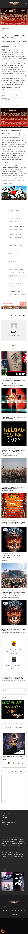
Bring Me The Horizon (13, 229)
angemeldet (9, 680)
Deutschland (13, 843)
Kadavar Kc (11, 256)
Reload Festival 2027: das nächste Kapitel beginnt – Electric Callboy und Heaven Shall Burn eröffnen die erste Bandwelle (13, 523)
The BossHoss (11, 283)
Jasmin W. (6, 31)
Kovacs (23, 256)
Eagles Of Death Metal (13, 242)
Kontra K (17, 256)
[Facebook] (3, 910)
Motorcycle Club (12, 264)
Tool (19, 291)
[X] (6, 910)
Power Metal (19, 854)
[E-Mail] (15, 315)
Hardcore (5, 847)
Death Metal (5, 843)
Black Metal (22, 839)
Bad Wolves (11, 218)
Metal (3, 850)
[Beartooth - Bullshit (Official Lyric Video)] (14, 400)
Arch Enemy (19, 213)
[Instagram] (9, 910)
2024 (23, 837)
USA (3, 861)
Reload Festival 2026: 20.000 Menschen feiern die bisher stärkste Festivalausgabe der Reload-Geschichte (13, 451)
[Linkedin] (12, 910)
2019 (3, 837)
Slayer (10, 278)
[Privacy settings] (3, 931)
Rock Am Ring (7, 105)
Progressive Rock (18, 856)
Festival (4, 845)
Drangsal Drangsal (19, 237)
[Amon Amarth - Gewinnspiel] (14, 363)
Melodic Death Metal (19, 848)
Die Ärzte (11, 237)
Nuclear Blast (16, 852)
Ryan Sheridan (11, 272)
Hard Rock (12, 847)
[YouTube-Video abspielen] (14, 193)
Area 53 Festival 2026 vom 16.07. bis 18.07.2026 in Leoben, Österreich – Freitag (13, 629)
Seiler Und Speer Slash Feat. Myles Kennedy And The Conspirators (15, 275)
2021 (11, 837)
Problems (11, 269)
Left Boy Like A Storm (20, 258)
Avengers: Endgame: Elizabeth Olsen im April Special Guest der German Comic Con (14, 651)
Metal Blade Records (12, 850)
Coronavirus (20, 841)
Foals (21, 245)
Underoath (17, 294)
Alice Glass (11, 207)
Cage (21, 229)
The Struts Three (12, 291)
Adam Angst (11, 205)
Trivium (10, 294)
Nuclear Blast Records (8, 854)
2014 (7, 835)
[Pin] (11, 315)
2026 (7, 839)
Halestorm (11, 250)
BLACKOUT (11, 226)
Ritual (22, 269)
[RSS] (18, 910)
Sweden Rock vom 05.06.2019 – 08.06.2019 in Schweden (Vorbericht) (14, 666)
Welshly (23, 294)
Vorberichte (18, 31)
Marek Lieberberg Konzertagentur (16, 102)
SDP (23, 272)
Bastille (10, 221)
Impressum (16, 906)
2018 (23, 835)
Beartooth (17, 221)
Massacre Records (7, 848)
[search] (24, 690)
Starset (21, 278)
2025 (3, 839)
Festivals (14, 31)
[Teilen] (19, 315)
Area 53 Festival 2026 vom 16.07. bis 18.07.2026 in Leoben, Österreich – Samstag (13, 556)
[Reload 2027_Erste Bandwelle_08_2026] (14, 505)
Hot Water (18, 250)
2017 (19, 835)
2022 (15, 837)
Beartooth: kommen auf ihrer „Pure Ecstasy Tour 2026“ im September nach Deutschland (13, 418)
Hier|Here (12, 822)
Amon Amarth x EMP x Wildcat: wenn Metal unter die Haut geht (13, 381)
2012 (3, 835)
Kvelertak (11, 258)
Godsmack (11, 248)
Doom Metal (22, 843)
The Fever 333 (11, 286)
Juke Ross (17, 253)
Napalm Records (6, 852)
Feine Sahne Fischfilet (13, 245)
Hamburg (17, 845)
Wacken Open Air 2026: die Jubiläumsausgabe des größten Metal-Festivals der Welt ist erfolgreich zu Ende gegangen (13, 593)
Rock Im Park (15, 105)
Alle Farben (11, 210)
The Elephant (19, 283)
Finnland (10, 845)
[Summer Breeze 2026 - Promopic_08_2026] (14, 470)
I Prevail (10, 253)
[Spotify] (15, 910)
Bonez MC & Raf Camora (19, 226)
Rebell (16, 269)
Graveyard (17, 248)
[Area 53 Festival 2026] (14, 539)
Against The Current (20, 205)
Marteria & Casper (12, 261)
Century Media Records (8, 841)
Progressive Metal (7, 856)
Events (10, 31)
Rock (3, 858)
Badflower (18, 218)
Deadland (11, 234)
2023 (19, 837)
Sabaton (18, 272)
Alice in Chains (18, 207)
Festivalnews (3, 448)
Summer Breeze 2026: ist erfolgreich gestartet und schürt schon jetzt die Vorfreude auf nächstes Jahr (13, 487)
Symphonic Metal (18, 858)
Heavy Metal (20, 847)
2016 (15, 835)
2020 (7, 837)
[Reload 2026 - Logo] (14, 433)
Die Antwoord (18, 234)
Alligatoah (18, 210)
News (2, 378)
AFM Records (13, 839)
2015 (11, 835)
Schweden (9, 858)
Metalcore (23, 850)
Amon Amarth (11, 213)
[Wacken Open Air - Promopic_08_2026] (14, 575)
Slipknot (15, 278)
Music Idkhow (21, 264)
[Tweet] (7, 315)
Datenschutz (21, 906)
